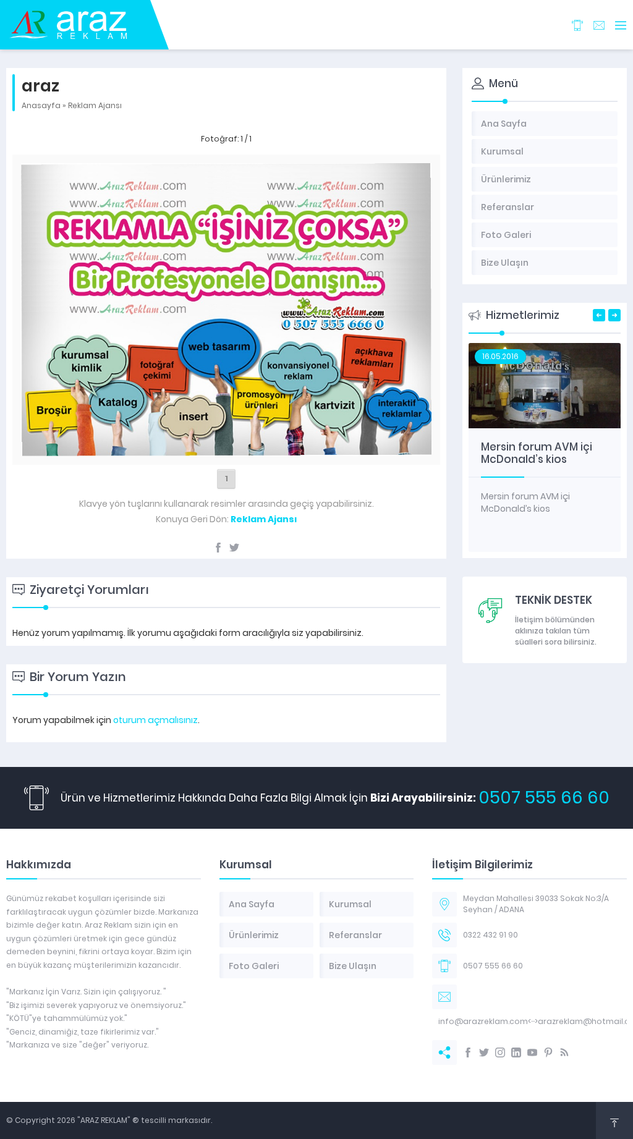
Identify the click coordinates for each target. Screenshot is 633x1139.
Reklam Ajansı (95, 105)
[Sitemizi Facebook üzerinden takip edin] (468, 1052)
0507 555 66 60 (544, 797)
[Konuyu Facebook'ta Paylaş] (218, 548)
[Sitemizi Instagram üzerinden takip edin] (500, 1052)
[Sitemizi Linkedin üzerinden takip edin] (516, 1052)
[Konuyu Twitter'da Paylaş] (234, 548)
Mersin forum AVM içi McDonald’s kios (536, 453)
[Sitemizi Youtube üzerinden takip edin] (532, 1052)
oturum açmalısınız (155, 720)
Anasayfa (41, 105)
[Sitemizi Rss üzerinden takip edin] (564, 1052)
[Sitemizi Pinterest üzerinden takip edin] (548, 1052)
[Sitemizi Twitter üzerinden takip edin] (484, 1052)
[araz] (226, 449)
